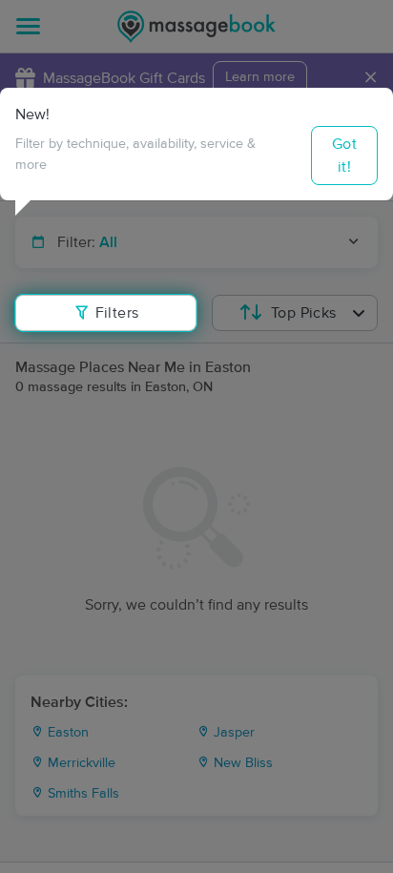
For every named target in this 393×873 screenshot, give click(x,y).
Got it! (344, 155)
